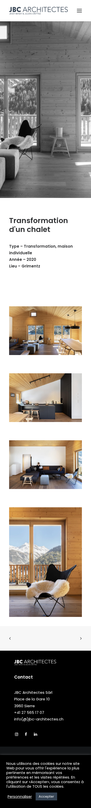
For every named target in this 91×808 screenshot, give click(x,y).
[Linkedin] (35, 734)
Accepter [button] (46, 796)
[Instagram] (16, 734)
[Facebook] (26, 734)
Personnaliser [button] (20, 796)
